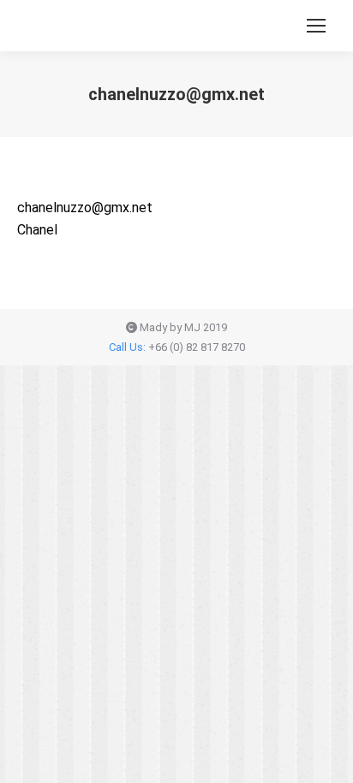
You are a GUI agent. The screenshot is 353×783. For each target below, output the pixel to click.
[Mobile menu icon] (316, 25)
